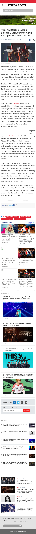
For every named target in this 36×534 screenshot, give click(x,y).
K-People (29, 518)
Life (24, 518)
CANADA (32, 1)
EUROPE (17, 1)
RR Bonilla (6, 39)
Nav (2, 5)
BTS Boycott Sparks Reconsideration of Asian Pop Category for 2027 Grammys (25, 482)
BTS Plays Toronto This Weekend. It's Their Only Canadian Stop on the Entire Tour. (15, 424)
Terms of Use (14, 522)
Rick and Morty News (25, 216)
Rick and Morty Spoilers (7, 218)
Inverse (16, 103)
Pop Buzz (12, 136)
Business (17, 518)
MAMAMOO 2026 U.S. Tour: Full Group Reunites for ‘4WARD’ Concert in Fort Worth (17, 324)
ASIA (22, 1)
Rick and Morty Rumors (20, 218)
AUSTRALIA (27, 1)
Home (4, 518)
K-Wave (5, 520)
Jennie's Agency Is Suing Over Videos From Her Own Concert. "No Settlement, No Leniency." (15, 432)
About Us (20, 522)
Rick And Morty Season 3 (12, 216)
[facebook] (14, 402)
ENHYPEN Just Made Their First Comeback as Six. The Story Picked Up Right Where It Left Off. (15, 463)
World (8, 518)
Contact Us (26, 522)
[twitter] (18, 402)
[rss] (26, 402)
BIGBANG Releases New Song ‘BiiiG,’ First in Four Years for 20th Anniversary (14, 447)
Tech (21, 518)
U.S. (13, 1)
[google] (22, 402)
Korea (12, 518)
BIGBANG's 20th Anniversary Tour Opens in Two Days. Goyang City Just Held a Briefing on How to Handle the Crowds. (17, 298)
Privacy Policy (6, 522)
